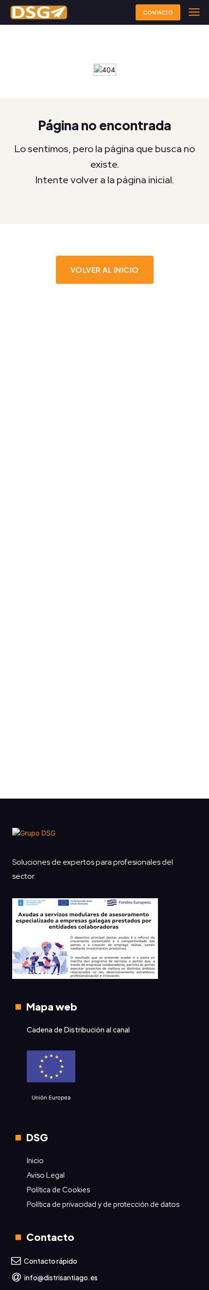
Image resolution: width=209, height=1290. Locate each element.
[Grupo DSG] (104, 837)
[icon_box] (44, 1261)
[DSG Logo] (39, 12)
